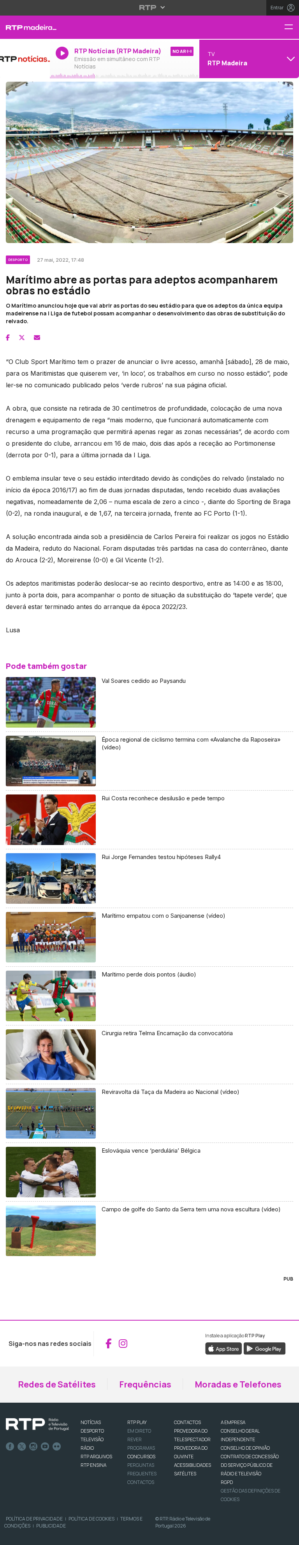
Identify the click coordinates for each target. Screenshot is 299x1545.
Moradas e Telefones (238, 1384)
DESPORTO (92, 1431)
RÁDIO (87, 1448)
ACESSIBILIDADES (192, 1465)
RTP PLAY (137, 1422)
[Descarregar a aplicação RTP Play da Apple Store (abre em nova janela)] (223, 1348)
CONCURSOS (141, 1456)
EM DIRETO (139, 1431)
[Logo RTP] (37, 1424)
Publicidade (51, 1525)
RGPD (227, 1482)
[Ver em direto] (25, 59)
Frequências (145, 1384)
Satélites (185, 1473)
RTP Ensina (93, 1465)
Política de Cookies (91, 1518)
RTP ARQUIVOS (96, 1456)
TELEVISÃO (92, 1439)
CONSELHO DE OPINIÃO (245, 1448)
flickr (57, 1446)
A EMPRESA (233, 1422)
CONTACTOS (187, 1422)
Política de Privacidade (34, 1518)
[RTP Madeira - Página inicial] (25, 27)
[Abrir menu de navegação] (291, 27)
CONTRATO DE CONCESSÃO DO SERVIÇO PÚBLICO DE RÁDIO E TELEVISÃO (250, 1465)
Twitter (22, 1446)
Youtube (45, 1446)
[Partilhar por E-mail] (37, 337)
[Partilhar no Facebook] (8, 337)
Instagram (33, 1446)
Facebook (10, 1446)
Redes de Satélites (57, 1384)
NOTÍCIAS (91, 1422)
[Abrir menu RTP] (150, 7)
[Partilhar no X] (22, 337)
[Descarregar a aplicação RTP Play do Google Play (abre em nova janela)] (264, 1348)
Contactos (140, 1482)
